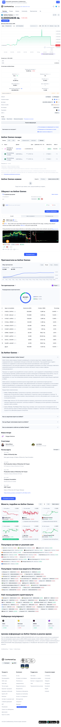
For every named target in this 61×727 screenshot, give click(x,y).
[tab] (14, 26)
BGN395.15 (49, 609)
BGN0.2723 (31, 583)
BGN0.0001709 (11, 589)
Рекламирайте (5, 678)
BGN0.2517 (16, 585)
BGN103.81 (51, 578)
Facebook (47, 686)
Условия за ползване (21, 678)
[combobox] (34, 26)
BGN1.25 (9, 606)
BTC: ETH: (25, 6)
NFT (3, 704)
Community (47, 678)
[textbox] (25, 206)
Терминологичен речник (36, 686)
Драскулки (4, 712)
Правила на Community (22, 693)
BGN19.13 (11, 604)
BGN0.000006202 (12, 583)
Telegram (47, 680)
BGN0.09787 (34, 576)
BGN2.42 (29, 580)
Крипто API (4, 693)
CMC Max (4, 683)
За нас (17, 675)
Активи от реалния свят (8, 699)
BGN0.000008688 (12, 574)
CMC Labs (4, 680)
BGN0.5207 (31, 578)
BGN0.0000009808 (34, 587)
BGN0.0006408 (41, 585)
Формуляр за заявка (35, 678)
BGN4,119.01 (11, 572)
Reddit (46, 688)
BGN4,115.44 (29, 600)
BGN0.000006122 (29, 609)
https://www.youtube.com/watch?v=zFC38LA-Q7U (17, 493)
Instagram (47, 683)
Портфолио (5, 706)
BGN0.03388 (33, 598)
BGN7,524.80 (34, 574)
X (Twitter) (47, 675)
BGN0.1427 (26, 606)
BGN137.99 (49, 600)
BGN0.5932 (10, 580)
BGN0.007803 (29, 611)
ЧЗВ (31, 683)
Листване (32, 675)
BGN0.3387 (30, 604)
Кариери (18, 704)
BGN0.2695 (48, 604)
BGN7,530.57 (11, 576)
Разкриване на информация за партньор (12, 174)
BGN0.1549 (8, 602)
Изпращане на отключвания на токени (47, 129)
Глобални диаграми (7, 701)
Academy (4, 675)
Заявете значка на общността (45, 131)
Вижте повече (55, 194)
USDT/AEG (18, 148)
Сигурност (19, 701)
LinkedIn (47, 691)
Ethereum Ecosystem (18, 118)
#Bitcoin (23, 225)
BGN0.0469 (10, 609)
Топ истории (5, 686)
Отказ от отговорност (22, 696)
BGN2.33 (52, 598)
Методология (19, 699)
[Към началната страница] (7, 6)
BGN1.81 (10, 578)
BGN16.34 (31, 572)
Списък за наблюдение (8, 709)
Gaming (3, 118)
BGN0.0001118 (12, 587)
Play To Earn (9, 118)
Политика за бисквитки (22, 691)
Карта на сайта (6, 714)
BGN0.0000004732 (32, 589)
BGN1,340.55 (25, 602)
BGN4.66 (46, 602)
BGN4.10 (10, 611)
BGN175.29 (10, 600)
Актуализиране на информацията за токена (49, 127)
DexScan (4, 696)
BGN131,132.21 (11, 598)
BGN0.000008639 (48, 606)
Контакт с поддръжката (36, 680)
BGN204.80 (47, 580)
